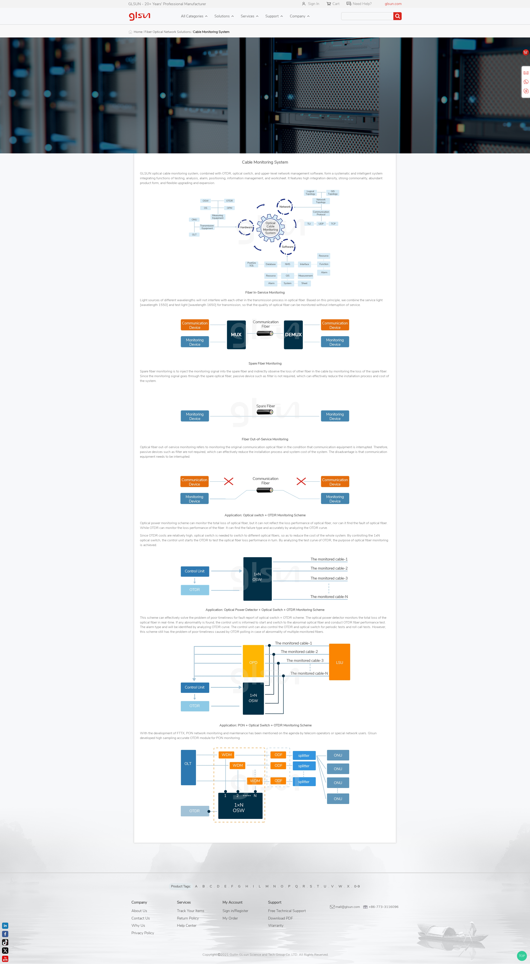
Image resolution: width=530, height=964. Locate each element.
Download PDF (280, 918)
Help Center (186, 925)
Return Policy (188, 918)
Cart (336, 3)
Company (297, 16)
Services (247, 16)
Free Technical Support (287, 910)
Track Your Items (190, 910)
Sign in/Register (235, 910)
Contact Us (140, 918)
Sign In (313, 3)
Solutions (222, 16)
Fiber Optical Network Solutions (168, 32)
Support (272, 16)
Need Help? (362, 3)
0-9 (357, 886)
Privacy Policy (142, 932)
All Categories (192, 16)
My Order (230, 918)
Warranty (275, 925)
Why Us (138, 925)
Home (138, 32)
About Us (139, 910)
